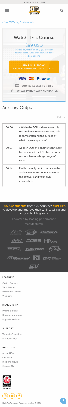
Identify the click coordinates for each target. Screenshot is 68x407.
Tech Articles (8, 287)
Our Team (7, 357)
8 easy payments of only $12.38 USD (34, 49)
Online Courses (10, 283)
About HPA (8, 353)
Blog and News (10, 361)
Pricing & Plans (10, 310)
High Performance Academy (34, 10)
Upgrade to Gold (10, 319)
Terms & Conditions (12, 334)
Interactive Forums (11, 291)
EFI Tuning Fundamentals (21, 22)
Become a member (12, 315)
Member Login (35, 2)
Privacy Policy (9, 338)
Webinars (7, 296)
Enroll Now (34, 66)
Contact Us (8, 366)
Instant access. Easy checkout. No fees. (34, 52)
